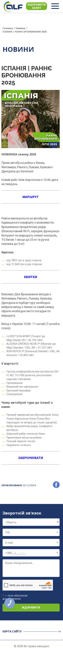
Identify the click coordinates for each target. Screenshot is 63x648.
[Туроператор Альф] (13, 6)
